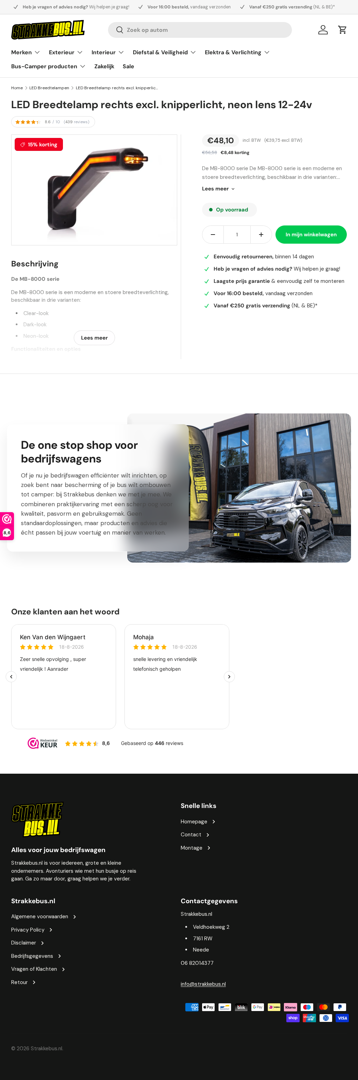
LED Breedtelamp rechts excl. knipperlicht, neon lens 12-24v (118, 88)
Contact (191, 834)
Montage (191, 847)
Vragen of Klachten (34, 969)
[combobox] (200, 30)
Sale (128, 66)
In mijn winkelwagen (311, 234)
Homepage (194, 821)
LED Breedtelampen (49, 88)
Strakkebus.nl (46, 1048)
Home (17, 88)
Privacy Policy (27, 929)
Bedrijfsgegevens (32, 956)
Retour (19, 982)
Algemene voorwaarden (39, 916)
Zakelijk (104, 66)
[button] (342, 29)
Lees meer (215, 188)
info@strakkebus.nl (203, 984)
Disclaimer (23, 942)
